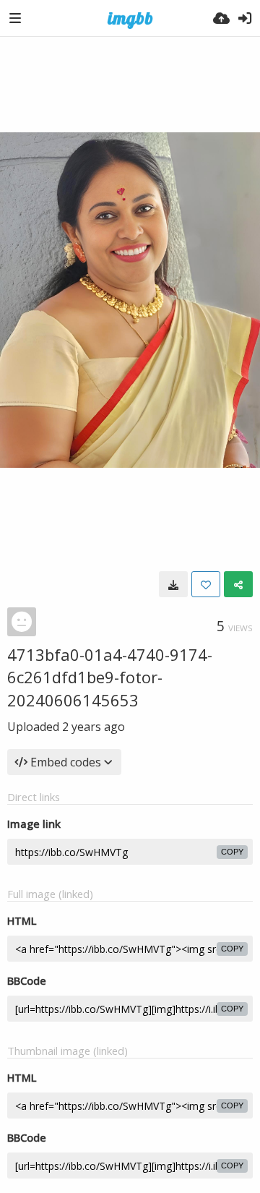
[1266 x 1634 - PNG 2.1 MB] (173, 584)
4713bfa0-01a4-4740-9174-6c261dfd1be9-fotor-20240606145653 (109, 677)
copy (232, 851)
